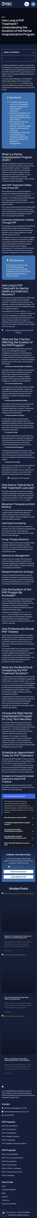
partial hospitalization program (12, 83)
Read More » (8, 951)
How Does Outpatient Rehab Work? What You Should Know (16, 998)
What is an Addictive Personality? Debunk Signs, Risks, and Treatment (17, 1059)
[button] (33, 4)
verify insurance (23, 468)
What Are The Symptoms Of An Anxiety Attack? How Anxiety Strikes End (17, 937)
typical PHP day (20, 500)
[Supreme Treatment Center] (6, 4)
